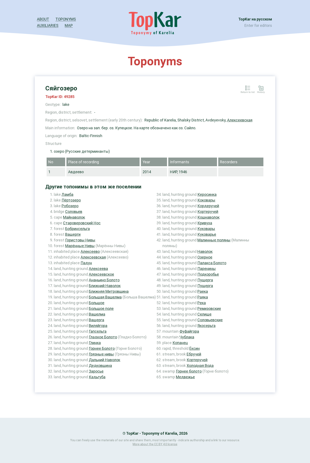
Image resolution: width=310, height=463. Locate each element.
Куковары (206, 228)
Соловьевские (210, 320)
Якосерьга (206, 325)
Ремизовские (209, 308)
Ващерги (73, 234)
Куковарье (206, 234)
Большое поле (101, 308)
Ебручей (194, 354)
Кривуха (204, 223)
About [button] (43, 19)
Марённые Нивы (80, 246)
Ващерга (96, 320)
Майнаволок (74, 217)
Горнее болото (189, 371)
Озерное (204, 257)
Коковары (206, 200)
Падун (86, 263)
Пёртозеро (71, 200)
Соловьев (73, 211)
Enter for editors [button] (258, 25)
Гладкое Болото (103, 337)
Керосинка (207, 194)
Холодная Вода (200, 365)
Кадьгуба (97, 377)
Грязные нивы (101, 354)
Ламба (67, 194)
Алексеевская (239, 120)
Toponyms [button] (65, 19)
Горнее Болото (102, 348)
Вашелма (97, 314)
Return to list (248, 92)
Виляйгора (98, 325)
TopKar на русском (255, 19)
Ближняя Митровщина (109, 291)
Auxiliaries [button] (47, 25)
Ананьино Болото (104, 280)
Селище (204, 314)
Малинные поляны (213, 240)
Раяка (202, 297)
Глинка (95, 342)
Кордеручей (208, 206)
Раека (202, 291)
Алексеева (98, 268)
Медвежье (185, 377)
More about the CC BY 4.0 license (155, 444)
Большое (96, 303)
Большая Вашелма (105, 297)
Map (69, 25)
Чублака (186, 337)
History (261, 92)
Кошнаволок (208, 217)
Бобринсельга (77, 228)
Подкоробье (208, 274)
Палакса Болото (211, 263)
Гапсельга (97, 331)
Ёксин (194, 348)
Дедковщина (100, 365)
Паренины (206, 268)
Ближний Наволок (105, 285)
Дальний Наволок (104, 360)
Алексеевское (101, 274)
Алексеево (90, 251)
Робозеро (70, 206)
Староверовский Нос (82, 223)
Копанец (180, 342)
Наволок (205, 251)
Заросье (96, 371)
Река (201, 303)
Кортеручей (207, 211)
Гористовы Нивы (80, 240)
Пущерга (205, 280)
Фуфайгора (189, 331)
